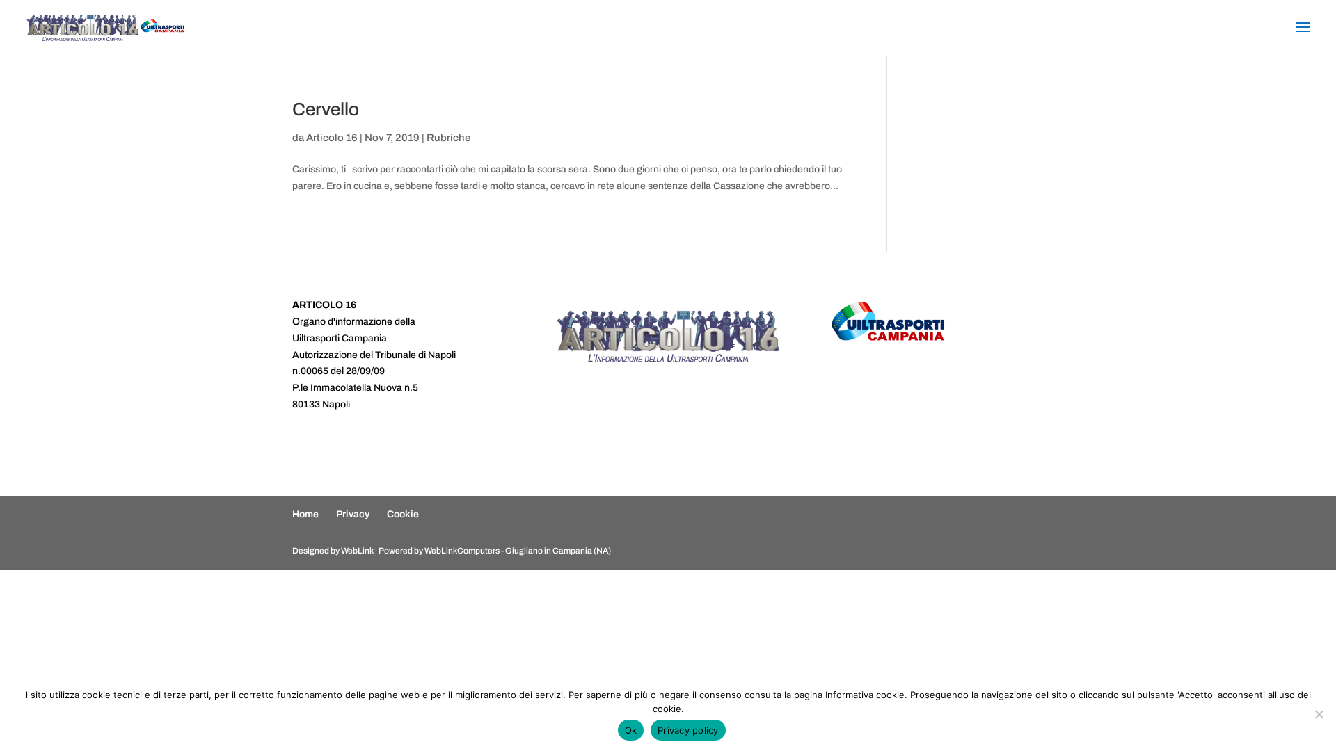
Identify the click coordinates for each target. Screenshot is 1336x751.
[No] (1319, 714)
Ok (631, 730)
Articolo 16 (332, 137)
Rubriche (448, 137)
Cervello (325, 109)
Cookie (403, 514)
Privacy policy (688, 730)
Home (305, 514)
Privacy (352, 514)
